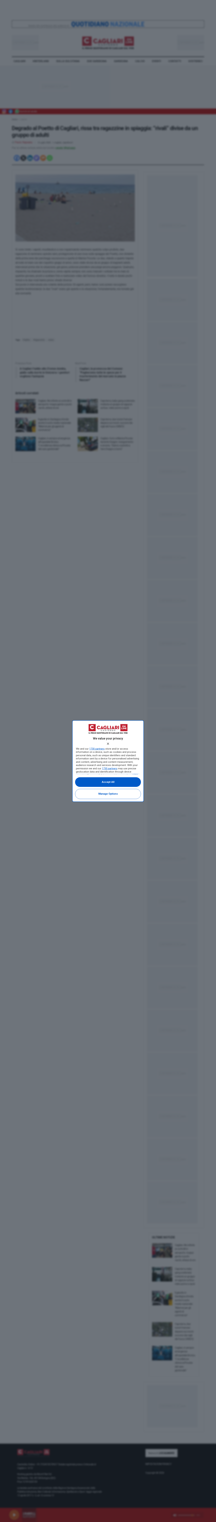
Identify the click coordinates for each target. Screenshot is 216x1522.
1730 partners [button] (97, 748)
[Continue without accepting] (108, 743)
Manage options (108, 793)
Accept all (108, 781)
